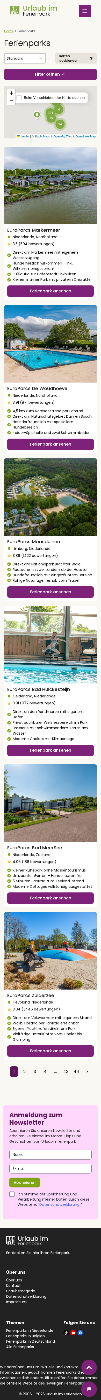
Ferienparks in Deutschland (30, 1341)
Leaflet (24, 136)
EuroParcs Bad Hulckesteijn (38, 689)
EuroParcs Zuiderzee (30, 995)
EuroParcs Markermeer (33, 230)
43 (65, 1072)
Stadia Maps (42, 136)
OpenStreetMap (86, 136)
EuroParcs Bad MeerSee (34, 847)
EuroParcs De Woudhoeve (37, 388)
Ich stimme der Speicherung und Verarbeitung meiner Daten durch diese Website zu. (54, 1199)
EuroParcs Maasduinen (33, 541)
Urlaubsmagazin (20, 1291)
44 (76, 1072)
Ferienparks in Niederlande (29, 1330)
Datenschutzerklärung (59, 1204)
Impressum (16, 1301)
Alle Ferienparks (20, 1346)
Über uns (14, 1280)
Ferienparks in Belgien (25, 1336)
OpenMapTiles (63, 136)
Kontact (13, 1285)
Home (8, 31)
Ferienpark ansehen (50, 291)
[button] (37, 115)
